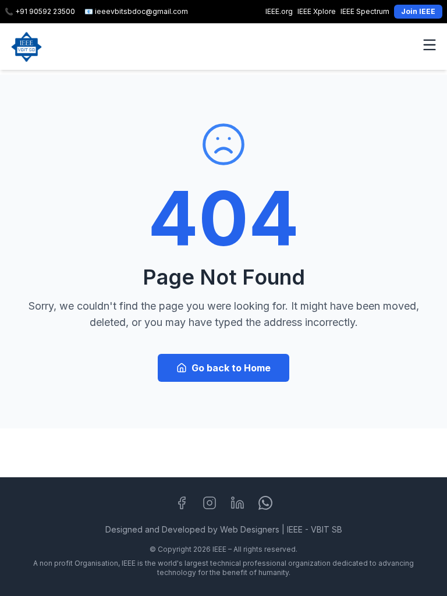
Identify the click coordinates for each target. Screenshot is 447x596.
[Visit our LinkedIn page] (237, 503)
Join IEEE (418, 11)
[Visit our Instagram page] (210, 503)
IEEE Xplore (316, 11)
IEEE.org (279, 11)
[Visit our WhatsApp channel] (265, 503)
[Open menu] (429, 45)
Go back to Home (231, 368)
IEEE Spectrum (364, 11)
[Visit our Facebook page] (182, 503)
